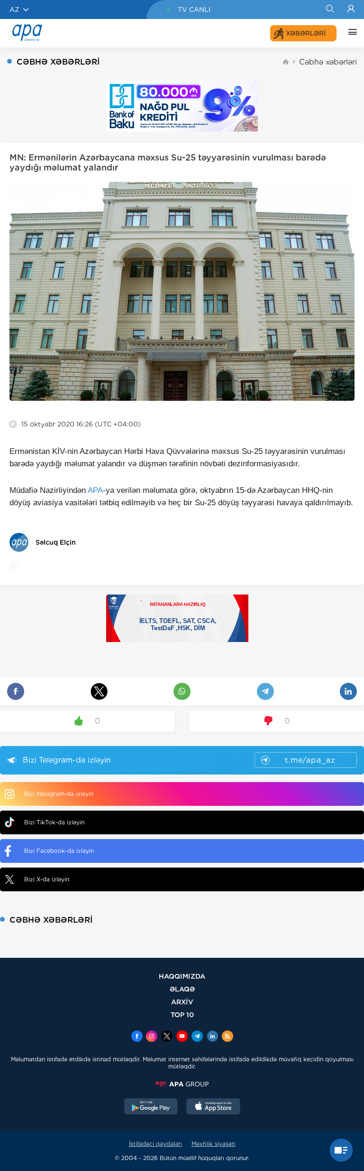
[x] (167, 1037)
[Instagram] (151, 1037)
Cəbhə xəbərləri (328, 61)
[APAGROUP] (182, 1084)
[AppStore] (213, 1107)
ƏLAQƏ (182, 989)
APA (95, 490)
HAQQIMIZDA (182, 976)
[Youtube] (182, 1037)
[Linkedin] (212, 1037)
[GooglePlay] (151, 1107)
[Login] (351, 9)
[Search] (329, 9)
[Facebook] (137, 1037)
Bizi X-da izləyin (46, 879)
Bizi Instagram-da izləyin (58, 793)
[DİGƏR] (350, 33)
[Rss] (227, 1037)
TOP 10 (182, 1014)
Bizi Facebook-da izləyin (59, 850)
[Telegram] (197, 1037)
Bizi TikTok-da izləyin (54, 822)
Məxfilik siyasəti (213, 1143)
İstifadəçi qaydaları (155, 1143)
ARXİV (182, 1002)
